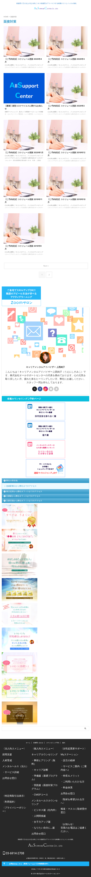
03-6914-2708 (14, 853)
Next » (46, 266)
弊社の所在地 (12, 480)
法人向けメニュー (14, 748)
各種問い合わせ (38, 743)
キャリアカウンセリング (45, 754)
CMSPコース (41, 794)
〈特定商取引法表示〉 (14, 795)
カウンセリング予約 (52, 743)
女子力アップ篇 (42, 821)
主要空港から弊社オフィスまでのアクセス (24, 500)
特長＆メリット (71, 775)
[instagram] (45, 389)
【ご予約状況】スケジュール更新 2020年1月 (24, 152)
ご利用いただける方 (73, 781)
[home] (56, 389)
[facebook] (40, 389)
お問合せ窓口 (9, 778)
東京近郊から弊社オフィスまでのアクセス (24, 491)
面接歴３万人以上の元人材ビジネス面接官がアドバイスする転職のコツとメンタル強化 (45, 839)
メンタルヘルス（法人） (15, 766)
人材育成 (7, 760)
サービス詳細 (12, 772)
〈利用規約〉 (9, 801)
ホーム (28, 743)
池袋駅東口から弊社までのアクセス (21, 486)
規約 (63, 743)
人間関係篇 (40, 815)
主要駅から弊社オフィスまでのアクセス (23, 496)
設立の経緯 (69, 760)
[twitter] (34, 389)
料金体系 (68, 787)
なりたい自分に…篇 (44, 827)
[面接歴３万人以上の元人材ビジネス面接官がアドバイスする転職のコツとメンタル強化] (46, 8)
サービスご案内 (71, 766)
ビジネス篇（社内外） (46, 810)
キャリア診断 (41, 769)
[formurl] (51, 389)
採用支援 (7, 754)
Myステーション (69, 754)
